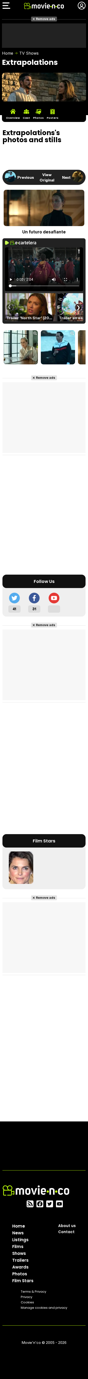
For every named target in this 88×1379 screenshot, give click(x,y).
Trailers (20, 1260)
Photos (19, 1274)
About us (67, 1225)
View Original (47, 177)
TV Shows (29, 53)
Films (17, 1246)
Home (7, 53)
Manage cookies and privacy (44, 1307)
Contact (66, 1231)
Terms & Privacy (33, 1291)
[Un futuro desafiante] (21, 347)
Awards (20, 1267)
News (18, 1233)
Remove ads (45, 19)
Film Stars (22, 1281)
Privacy (26, 1297)
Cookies (27, 1302)
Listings (20, 1240)
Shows (19, 1253)
